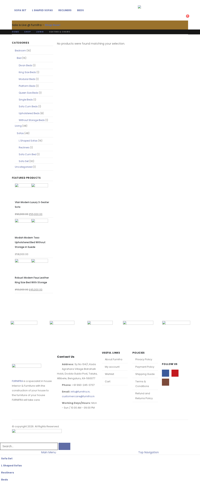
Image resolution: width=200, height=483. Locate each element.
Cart (107, 381)
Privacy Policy (143, 359)
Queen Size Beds (28, 92)
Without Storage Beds (32, 120)
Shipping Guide (145, 374)
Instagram (165, 382)
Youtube (175, 373)
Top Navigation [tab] (148, 452)
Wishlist (109, 374)
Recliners (64, 10)
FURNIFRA (17, 381)
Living (18, 125)
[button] (185, 8)
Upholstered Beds (29, 113)
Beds (80, 10)
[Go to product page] (34, 191)
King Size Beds (27, 72)
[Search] (64, 446)
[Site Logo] (149, 10)
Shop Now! (52, 25)
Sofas (20, 133)
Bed (19, 58)
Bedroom (20, 50)
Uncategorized (23, 166)
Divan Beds (25, 65)
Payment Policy (144, 366)
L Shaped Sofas (42, 10)
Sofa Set (20, 10)
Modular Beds (27, 79)
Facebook (165, 373)
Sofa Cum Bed (27, 154)
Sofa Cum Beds (28, 106)
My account (112, 366)
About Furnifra (113, 359)
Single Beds (26, 99)
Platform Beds (27, 86)
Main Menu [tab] (48, 452)
